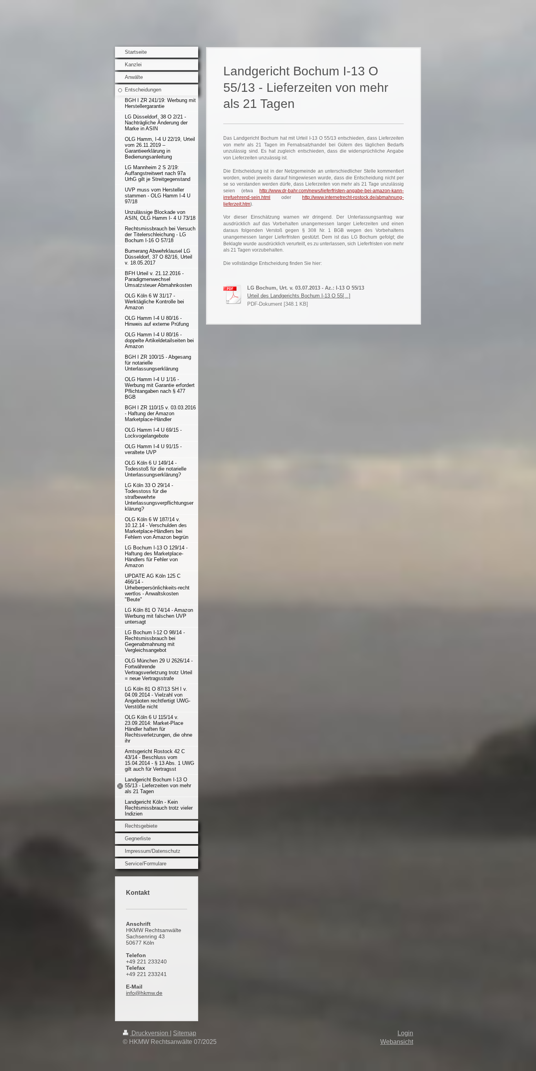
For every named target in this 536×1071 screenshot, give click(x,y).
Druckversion (150, 1033)
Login (405, 1033)
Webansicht (396, 1041)
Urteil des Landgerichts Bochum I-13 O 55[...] (298, 296)
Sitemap (184, 1033)
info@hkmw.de (144, 993)
